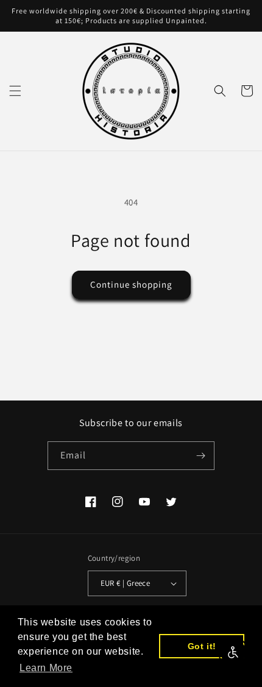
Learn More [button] (46, 668)
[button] (15, 90)
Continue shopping (131, 284)
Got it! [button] (202, 646)
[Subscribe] (200, 455)
